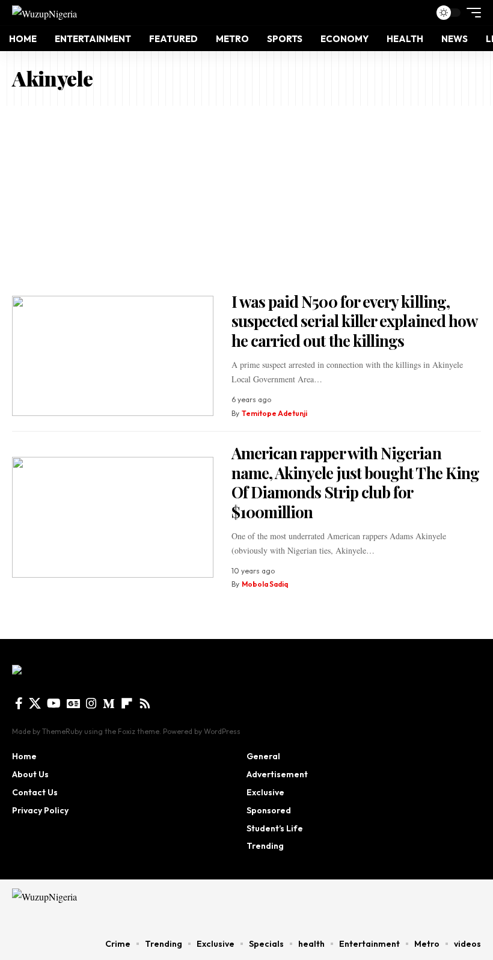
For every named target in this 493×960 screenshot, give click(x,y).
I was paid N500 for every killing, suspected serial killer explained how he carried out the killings (354, 321)
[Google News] (73, 703)
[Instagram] (91, 703)
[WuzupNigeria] (44, 13)
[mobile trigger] (471, 12)
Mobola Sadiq (265, 584)
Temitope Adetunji (274, 413)
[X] (35, 703)
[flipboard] (127, 703)
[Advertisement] (246, 196)
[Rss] (145, 703)
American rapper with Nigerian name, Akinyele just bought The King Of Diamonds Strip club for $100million (355, 482)
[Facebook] (19, 703)
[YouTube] (54, 703)
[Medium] (109, 703)
